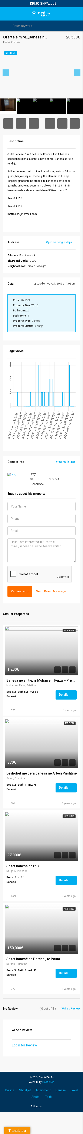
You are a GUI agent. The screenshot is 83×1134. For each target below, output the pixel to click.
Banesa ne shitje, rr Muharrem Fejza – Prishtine (41, 680)
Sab (13, 803)
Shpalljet (25, 1090)
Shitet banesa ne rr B (22, 866)
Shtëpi (35, 1097)
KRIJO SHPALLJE (43, 3)
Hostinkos (48, 1082)
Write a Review (71, 1008)
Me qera (69, 723)
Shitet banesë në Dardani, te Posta (33, 959)
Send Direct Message (51, 591)
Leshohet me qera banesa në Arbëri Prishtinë (41, 773)
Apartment (43, 1090)
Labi (13, 896)
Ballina (9, 1090)
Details (64, 694)
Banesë (61, 1090)
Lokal (74, 1090)
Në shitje (69, 630)
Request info (20, 591)
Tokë (48, 1097)
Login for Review (24, 1045)
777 (13, 710)
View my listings (66, 461)
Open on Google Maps (59, 242)
